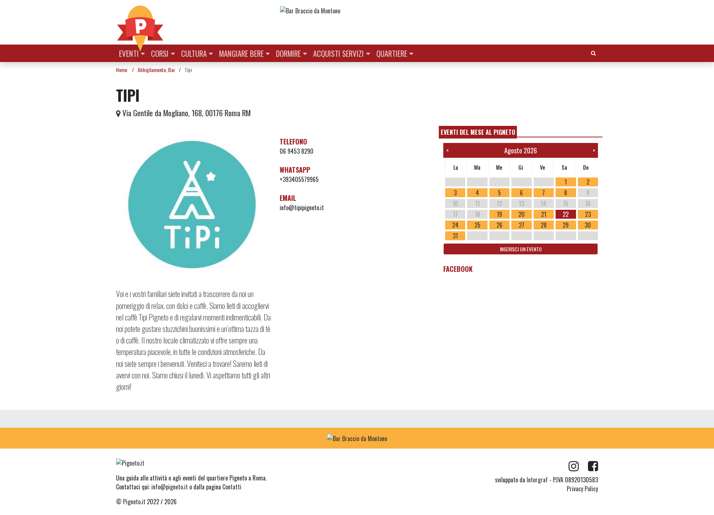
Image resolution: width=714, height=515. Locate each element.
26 (499, 225)
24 (455, 225)
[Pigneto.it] (140, 22)
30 (588, 225)
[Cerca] (593, 52)
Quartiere (391, 53)
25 (477, 225)
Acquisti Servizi (338, 53)
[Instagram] (578, 466)
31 (455, 235)
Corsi (159, 53)
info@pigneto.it (169, 486)
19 (499, 214)
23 (588, 214)
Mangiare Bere (241, 53)
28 (544, 225)
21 (543, 214)
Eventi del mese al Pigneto (478, 132)
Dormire (288, 53)
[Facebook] (593, 466)
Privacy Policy (582, 488)
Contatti (231, 486)
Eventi (129, 53)
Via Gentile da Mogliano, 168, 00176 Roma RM (185, 112)
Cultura (194, 53)
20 (521, 214)
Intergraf (537, 479)
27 (521, 225)
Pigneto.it (134, 501)
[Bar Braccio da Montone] (438, 10)
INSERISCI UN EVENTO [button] (521, 249)
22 (566, 214)
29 (566, 225)
